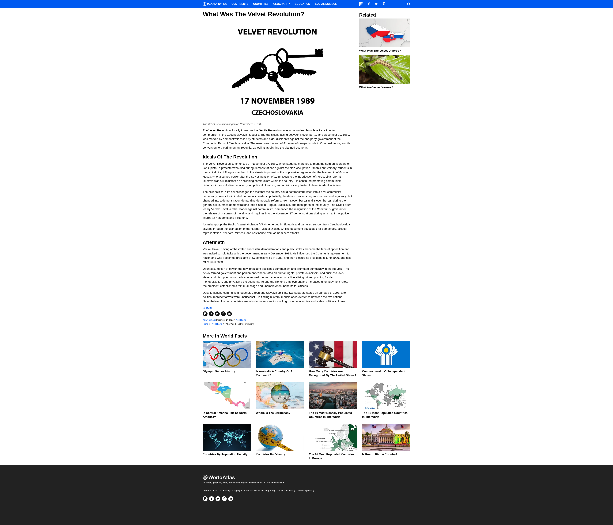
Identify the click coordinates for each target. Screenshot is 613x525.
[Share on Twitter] (217, 313)
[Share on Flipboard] (205, 313)
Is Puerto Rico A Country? (379, 454)
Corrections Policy (286, 490)
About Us (248, 490)
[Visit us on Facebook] (211, 498)
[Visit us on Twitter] (218, 498)
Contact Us (216, 490)
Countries (261, 4)
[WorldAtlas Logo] (216, 4)
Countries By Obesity (270, 454)
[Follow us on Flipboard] (205, 498)
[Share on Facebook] (211, 313)
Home (206, 490)
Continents (239, 4)
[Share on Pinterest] (223, 313)
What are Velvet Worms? (376, 87)
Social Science (326, 4)
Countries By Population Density (225, 454)
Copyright (237, 490)
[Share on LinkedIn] (229, 313)
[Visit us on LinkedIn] (230, 498)
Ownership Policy (305, 490)
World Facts (241, 320)
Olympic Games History (219, 371)
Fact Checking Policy (264, 490)
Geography (281, 4)
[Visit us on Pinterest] (224, 498)
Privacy (227, 490)
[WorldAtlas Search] (408, 4)
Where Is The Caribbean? (273, 413)
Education (302, 4)
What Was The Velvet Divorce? (380, 50)
